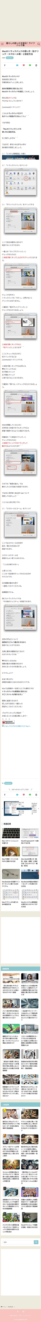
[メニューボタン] (2, 44)
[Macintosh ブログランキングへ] (8, 723)
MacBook (9, 58)
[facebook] (18, 1312)
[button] (4, 65)
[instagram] (23, 1312)
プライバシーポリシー (25, 1315)
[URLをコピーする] (36, 65)
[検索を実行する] (36, 1242)
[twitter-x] (20, 1312)
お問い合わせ (13, 1315)
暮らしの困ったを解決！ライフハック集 (20, 44)
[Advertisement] (20, 20)
